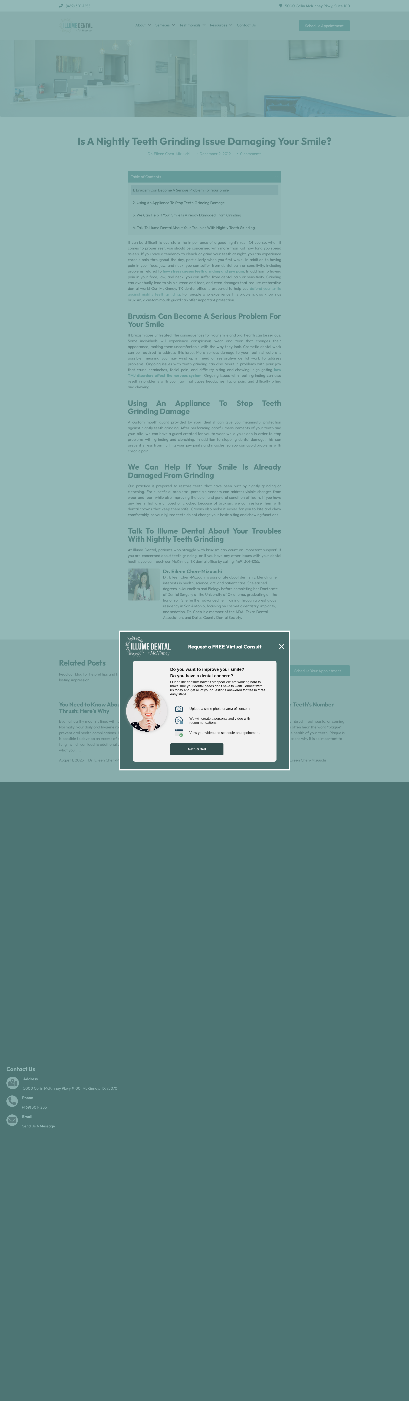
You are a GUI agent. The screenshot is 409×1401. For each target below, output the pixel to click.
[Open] (281, 646)
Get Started (197, 749)
